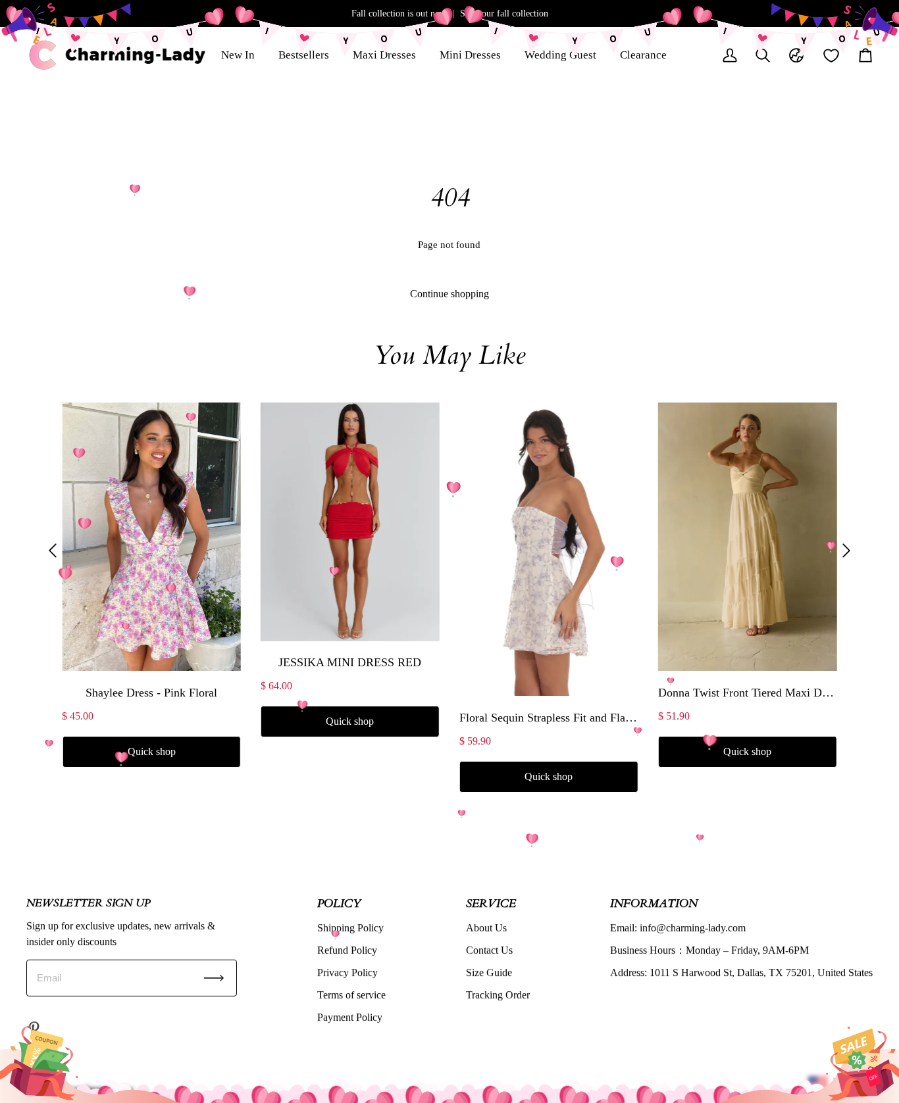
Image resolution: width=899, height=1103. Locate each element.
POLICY (339, 902)
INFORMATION (654, 902)
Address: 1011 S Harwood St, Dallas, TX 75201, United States (741, 972)
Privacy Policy (347, 972)
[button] (53, 550)
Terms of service (351, 994)
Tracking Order (498, 994)
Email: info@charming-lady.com (678, 927)
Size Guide (489, 972)
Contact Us (489, 950)
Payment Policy (349, 1017)
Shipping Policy (350, 927)
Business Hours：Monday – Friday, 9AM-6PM (709, 950)
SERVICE (491, 902)
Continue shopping (449, 293)
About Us (486, 927)
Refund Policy (347, 950)
